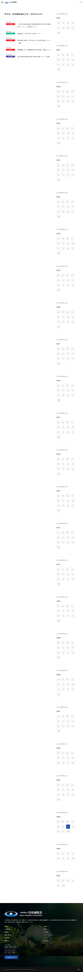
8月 (58, 23)
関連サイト (7, 940)
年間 (58, 33)
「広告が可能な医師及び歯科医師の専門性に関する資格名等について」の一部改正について (34, 25)
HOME (6, 926)
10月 (67, 55)
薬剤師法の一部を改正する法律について (29, 33)
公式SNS (45, 932)
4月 (58, 28)
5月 (73, 23)
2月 (68, 28)
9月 (72, 55)
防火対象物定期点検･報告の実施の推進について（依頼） (33, 57)
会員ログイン (46, 926)
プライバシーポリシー (49, 935)
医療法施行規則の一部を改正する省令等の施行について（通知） (34, 41)
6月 (68, 23)
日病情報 (7, 938)
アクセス (45, 938)
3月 (63, 28)
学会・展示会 (8, 935)
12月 (58, 55)
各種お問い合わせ (11, 957)
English (45, 940)
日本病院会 (7, 929)
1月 (73, 28)
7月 (63, 23)
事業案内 (7, 932)
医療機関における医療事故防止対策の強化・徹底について (34, 50)
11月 (63, 55)
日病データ (46, 929)
